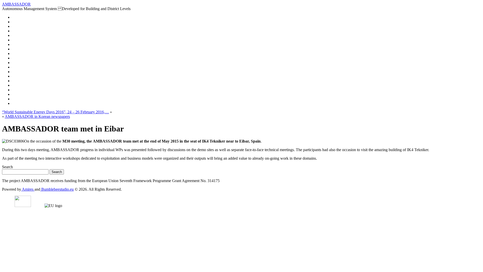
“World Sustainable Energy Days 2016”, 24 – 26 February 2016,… (55, 112)
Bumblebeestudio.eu (57, 189)
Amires (27, 189)
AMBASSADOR (16, 4)
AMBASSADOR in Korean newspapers (37, 116)
